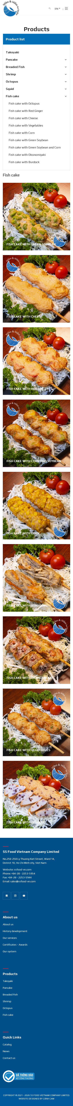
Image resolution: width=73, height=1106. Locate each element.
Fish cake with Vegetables (26, 125)
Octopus (12, 81)
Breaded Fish (15, 67)
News (6, 1051)
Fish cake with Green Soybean (28, 140)
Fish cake (12, 96)
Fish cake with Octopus (24, 103)
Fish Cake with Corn (23, 533)
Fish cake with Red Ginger (26, 111)
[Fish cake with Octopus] (36, 794)
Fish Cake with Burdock (26, 605)
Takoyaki (12, 52)
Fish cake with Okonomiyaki (27, 155)
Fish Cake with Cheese (24, 316)
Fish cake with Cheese (23, 118)
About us (8, 924)
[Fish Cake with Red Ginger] (36, 361)
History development (15, 931)
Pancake (12, 59)
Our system (9, 951)
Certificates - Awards (15, 944)
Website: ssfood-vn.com (17, 869)
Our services (10, 937)
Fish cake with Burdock (24, 162)
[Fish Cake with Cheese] (36, 289)
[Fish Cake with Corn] (36, 505)
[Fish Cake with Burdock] (36, 578)
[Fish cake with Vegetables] (36, 722)
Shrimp (11, 74)
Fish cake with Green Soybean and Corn (35, 147)
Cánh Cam (48, 1098)
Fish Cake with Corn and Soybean (34, 461)
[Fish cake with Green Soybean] (36, 216)
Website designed (29, 1098)
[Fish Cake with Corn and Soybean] (36, 433)
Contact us (9, 1057)
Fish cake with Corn (22, 133)
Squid (10, 89)
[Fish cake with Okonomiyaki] (36, 650)
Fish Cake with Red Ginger (27, 389)
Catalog (7, 1044)
